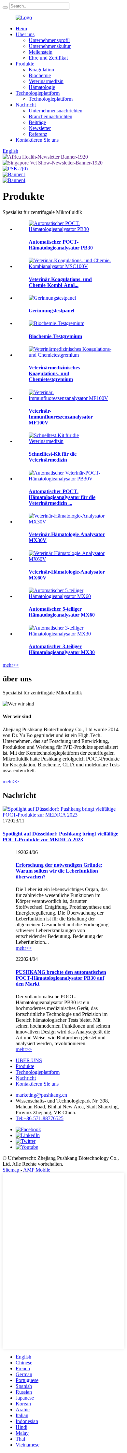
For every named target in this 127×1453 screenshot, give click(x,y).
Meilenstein (40, 52)
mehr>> (11, 665)
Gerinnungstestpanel (51, 310)
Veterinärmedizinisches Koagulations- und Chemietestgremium (54, 373)
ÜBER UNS (29, 1060)
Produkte (25, 63)
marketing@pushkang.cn (41, 1095)
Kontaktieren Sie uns (37, 140)
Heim (21, 28)
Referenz (38, 134)
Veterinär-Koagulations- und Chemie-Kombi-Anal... (60, 282)
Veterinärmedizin (46, 81)
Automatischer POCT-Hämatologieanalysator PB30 (61, 244)
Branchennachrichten (50, 116)
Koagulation (41, 69)
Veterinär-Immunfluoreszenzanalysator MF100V (61, 416)
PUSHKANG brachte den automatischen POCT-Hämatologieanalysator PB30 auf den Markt (61, 978)
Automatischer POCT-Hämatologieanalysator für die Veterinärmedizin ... (62, 497)
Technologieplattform (38, 93)
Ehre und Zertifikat (48, 58)
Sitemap (11, 1170)
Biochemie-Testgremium (55, 336)
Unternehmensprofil (49, 40)
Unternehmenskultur (50, 46)
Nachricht (26, 104)
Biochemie (40, 75)
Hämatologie (42, 87)
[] (5, 7)
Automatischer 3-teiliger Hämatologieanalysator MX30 (62, 649)
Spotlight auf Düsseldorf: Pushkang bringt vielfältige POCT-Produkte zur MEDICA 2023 (60, 836)
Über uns (25, 34)
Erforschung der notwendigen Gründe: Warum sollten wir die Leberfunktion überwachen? (59, 870)
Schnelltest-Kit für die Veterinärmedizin (53, 457)
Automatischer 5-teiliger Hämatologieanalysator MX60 (62, 612)
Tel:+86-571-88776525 (40, 1118)
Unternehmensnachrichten (55, 110)
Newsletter (40, 128)
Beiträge (37, 122)
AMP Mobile (36, 1170)
